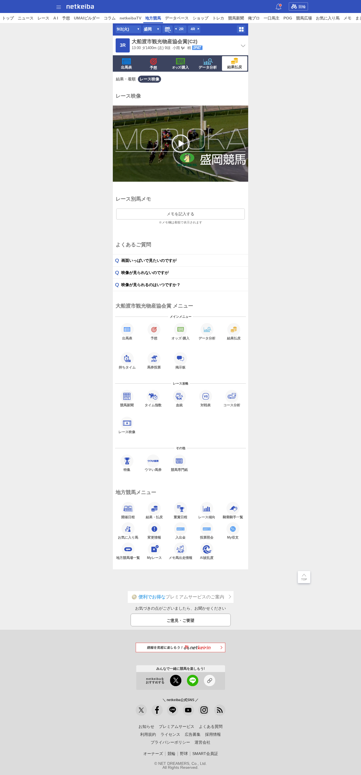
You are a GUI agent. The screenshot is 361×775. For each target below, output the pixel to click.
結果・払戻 (154, 517)
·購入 (180, 67)
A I (55, 18)
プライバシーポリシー (170, 742)
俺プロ (254, 18)
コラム (110, 18)
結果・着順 (126, 79)
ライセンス (170, 734)
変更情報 (154, 537)
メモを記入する (180, 214)
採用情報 (213, 734)
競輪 (302, 7)
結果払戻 (234, 67)
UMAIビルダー (87, 18)
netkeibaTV (130, 18)
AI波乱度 (206, 557)
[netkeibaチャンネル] (188, 710)
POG (287, 18)
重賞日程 (180, 517)
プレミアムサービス (176, 726)
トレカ (218, 18)
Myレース (154, 557)
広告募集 (193, 734)
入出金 (180, 537)
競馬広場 (304, 18)
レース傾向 (206, 517)
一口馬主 (271, 18)
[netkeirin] (180, 647)
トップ (8, 18)
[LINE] (172, 710)
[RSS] (219, 710)
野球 (184, 754)
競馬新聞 (236, 18)
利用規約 (148, 734)
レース (43, 18)
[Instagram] (204, 710)
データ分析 (208, 67)
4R (193, 29)
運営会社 (202, 742)
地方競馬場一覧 (128, 557)
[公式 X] (141, 710)
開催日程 (128, 517)
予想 (66, 18)
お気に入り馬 (328, 18)
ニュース (26, 18)
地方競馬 (153, 18)
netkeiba (80, 6)
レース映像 (149, 79)
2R (181, 29)
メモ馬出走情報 (180, 557)
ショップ (200, 18)
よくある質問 (211, 726)
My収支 (233, 537)
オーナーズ (153, 754)
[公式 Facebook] (157, 710)
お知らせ (146, 726)
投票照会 (206, 537)
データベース (177, 18)
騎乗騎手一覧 (233, 517)
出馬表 (126, 67)
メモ (347, 18)
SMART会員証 (205, 754)
